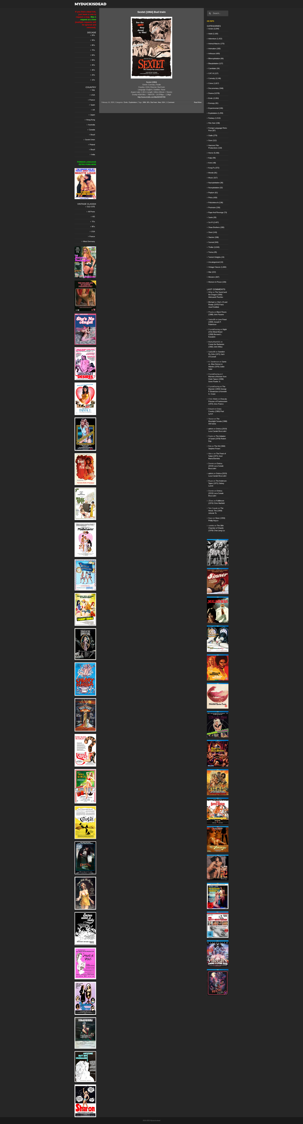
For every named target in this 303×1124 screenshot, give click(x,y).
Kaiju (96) (212, 158)
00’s (93, 35)
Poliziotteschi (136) (215, 202)
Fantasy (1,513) (214, 118)
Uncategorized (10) (215, 262)
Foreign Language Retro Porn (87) (217, 129)
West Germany (89, 241)
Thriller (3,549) (213, 247)
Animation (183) (214, 49)
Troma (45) (212, 252)
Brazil (93, 135)
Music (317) (213, 178)
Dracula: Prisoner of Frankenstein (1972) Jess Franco (217, 401)
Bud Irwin (154, 102)
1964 (144, 102)
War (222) (212, 272)
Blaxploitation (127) (215, 63)
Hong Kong (90, 120)
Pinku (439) (212, 198)
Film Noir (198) (214, 123)
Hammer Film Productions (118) (215, 146)
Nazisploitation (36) (215, 183)
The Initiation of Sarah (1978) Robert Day (217, 438)
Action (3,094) (213, 29)
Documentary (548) (215, 88)
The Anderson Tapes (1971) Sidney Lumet (217, 483)
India (93, 154)
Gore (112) (212, 140)
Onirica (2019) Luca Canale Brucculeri (215, 465)
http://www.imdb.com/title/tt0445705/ (151, 97)
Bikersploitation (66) (216, 58)
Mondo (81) (212, 173)
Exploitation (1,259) (215, 113)
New (159, 102)
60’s (93, 55)
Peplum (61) (213, 193)
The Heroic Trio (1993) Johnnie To (215, 510)
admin (210, 429)
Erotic (126, 102)
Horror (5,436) (213, 153)
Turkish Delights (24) (216, 257)
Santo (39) (212, 217)
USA (163, 102)
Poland (92, 145)
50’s (93, 60)
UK (93, 110)
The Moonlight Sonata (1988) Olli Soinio (217, 421)
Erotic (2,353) (213, 98)
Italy (93, 90)
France (92, 100)
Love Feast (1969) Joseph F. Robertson (217, 321)
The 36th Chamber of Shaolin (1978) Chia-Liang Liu (216, 528)
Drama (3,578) (214, 93)
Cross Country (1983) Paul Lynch (216, 411)
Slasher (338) (213, 237)
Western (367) (213, 277)
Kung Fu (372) (213, 168)
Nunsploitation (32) (215, 188)
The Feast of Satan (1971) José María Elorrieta (217, 456)
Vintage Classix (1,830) (217, 267)
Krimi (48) (212, 163)
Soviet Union (90, 140)
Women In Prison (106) (217, 282)
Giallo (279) (212, 135)
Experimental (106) (215, 108)
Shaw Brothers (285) (216, 227)
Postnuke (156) (214, 207)
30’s (93, 70)
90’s (93, 40)
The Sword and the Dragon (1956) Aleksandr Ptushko (217, 294)
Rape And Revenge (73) (217, 212)
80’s (93, 45)
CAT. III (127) (213, 73)
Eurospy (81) (213, 103)
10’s (93, 80)
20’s (93, 75)
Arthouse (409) (214, 53)
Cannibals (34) (214, 68)
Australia (91, 125)
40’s (93, 65)
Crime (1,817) (213, 83)
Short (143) (212, 232)
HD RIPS (210, 21)
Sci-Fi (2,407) (213, 222)
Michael (211, 302)
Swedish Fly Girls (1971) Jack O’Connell (216, 354)
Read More (197, 102)
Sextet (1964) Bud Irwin (151, 12)
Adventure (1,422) (215, 39)
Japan (92, 115)
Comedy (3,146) (214, 78)
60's (148, 102)
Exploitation (133, 102)
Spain (93, 105)
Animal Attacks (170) (216, 44)
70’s (93, 50)
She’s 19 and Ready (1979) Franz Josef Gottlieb (217, 304)
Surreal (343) (213, 242)
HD (93, 217)
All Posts (91, 212)
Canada (92, 130)
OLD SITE (91, 207)
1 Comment (170, 102)
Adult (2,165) (213, 34)
